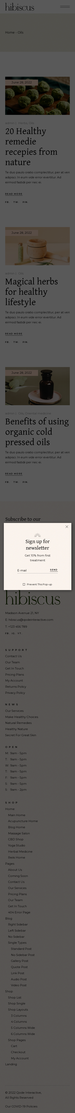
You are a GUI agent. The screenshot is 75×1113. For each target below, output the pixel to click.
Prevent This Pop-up (39, 584)
